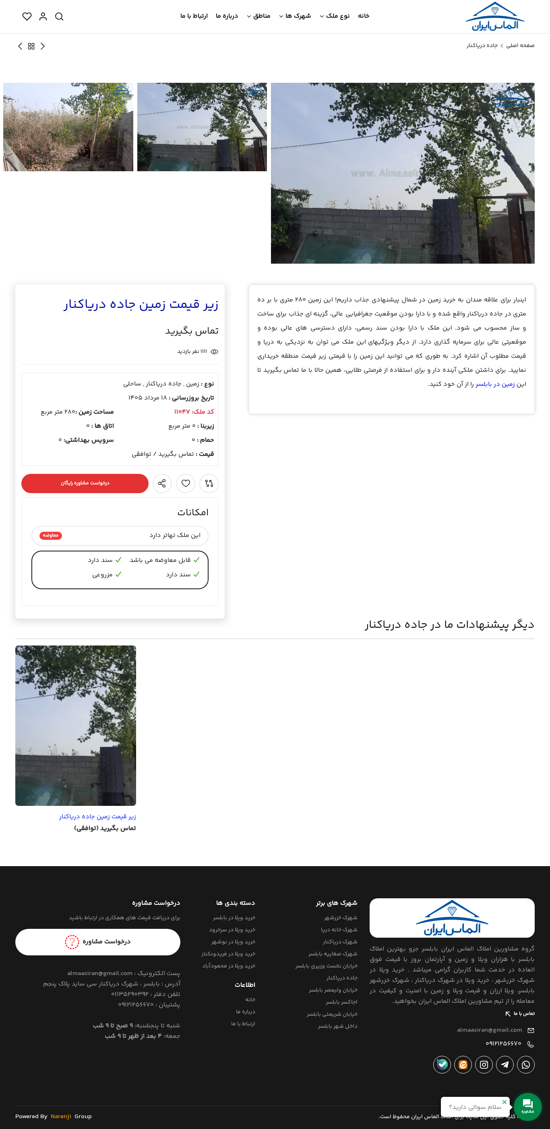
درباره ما (227, 16)
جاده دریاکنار (482, 45)
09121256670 (503, 1044)
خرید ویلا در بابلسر (234, 918)
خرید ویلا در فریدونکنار (228, 954)
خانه (364, 16)
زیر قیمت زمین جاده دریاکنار (97, 817)
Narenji (61, 1117)
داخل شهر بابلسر (338, 1026)
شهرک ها (298, 16)
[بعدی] (43, 46)
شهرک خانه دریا (339, 930)
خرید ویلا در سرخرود (232, 930)
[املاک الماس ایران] (495, 16)
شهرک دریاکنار (340, 942)
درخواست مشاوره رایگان (85, 483)
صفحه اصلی (520, 45)
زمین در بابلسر (495, 384)
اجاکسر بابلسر (342, 1002)
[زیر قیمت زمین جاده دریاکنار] (75, 725)
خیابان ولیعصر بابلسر (333, 990)
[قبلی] (20, 46)
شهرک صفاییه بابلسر (333, 954)
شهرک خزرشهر (341, 918)
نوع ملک (338, 16)
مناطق (262, 16)
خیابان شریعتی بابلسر (332, 1014)
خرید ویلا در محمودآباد (228, 966)
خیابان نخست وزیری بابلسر (327, 966)
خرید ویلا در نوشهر (233, 942)
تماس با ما (524, 1014)
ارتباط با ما (194, 16)
